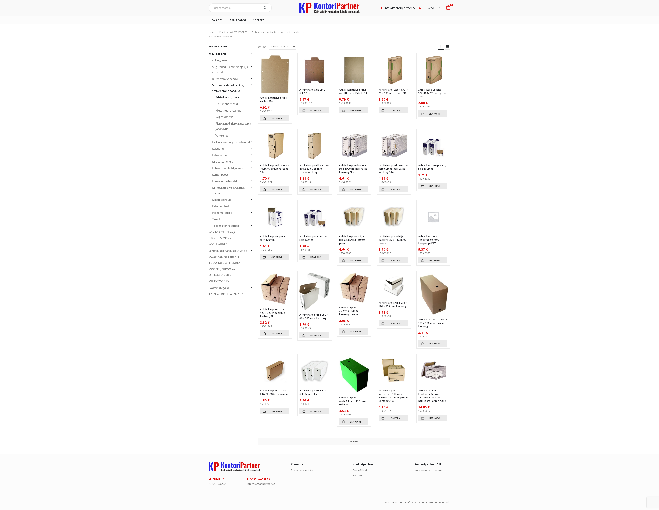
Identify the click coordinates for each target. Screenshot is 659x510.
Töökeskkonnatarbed (225, 226)
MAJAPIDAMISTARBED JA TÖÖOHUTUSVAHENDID (224, 260)
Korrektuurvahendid (224, 181)
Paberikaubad (220, 206)
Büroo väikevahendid (225, 79)
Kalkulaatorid (220, 155)
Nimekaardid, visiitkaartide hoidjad (228, 190)
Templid (217, 219)
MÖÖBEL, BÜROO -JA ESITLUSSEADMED (222, 272)
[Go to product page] (275, 74)
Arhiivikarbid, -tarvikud (229, 97)
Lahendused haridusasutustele (228, 251)
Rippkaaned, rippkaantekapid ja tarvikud (233, 126)
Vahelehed (221, 135)
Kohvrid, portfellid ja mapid (228, 168)
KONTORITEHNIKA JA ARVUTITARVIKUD (222, 235)
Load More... (354, 441)
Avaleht (217, 20)
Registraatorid (224, 117)
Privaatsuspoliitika (302, 470)
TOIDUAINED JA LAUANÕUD (226, 294)
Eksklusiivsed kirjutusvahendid (231, 142)
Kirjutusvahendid (222, 161)
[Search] (265, 8)
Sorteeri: (262, 46)
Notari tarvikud (221, 200)
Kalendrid (218, 148)
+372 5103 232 (433, 8)
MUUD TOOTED (219, 281)
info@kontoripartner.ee (400, 8)
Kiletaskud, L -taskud (228, 110)
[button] (441, 47)
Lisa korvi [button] (276, 118)
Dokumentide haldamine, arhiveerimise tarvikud (228, 88)
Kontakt (258, 20)
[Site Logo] (329, 8)
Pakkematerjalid (222, 213)
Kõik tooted (238, 20)
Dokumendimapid (226, 104)
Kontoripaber (220, 175)
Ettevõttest (360, 470)
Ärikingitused (220, 60)
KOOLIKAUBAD (218, 244)
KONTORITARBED (220, 54)
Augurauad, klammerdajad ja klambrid (230, 69)
